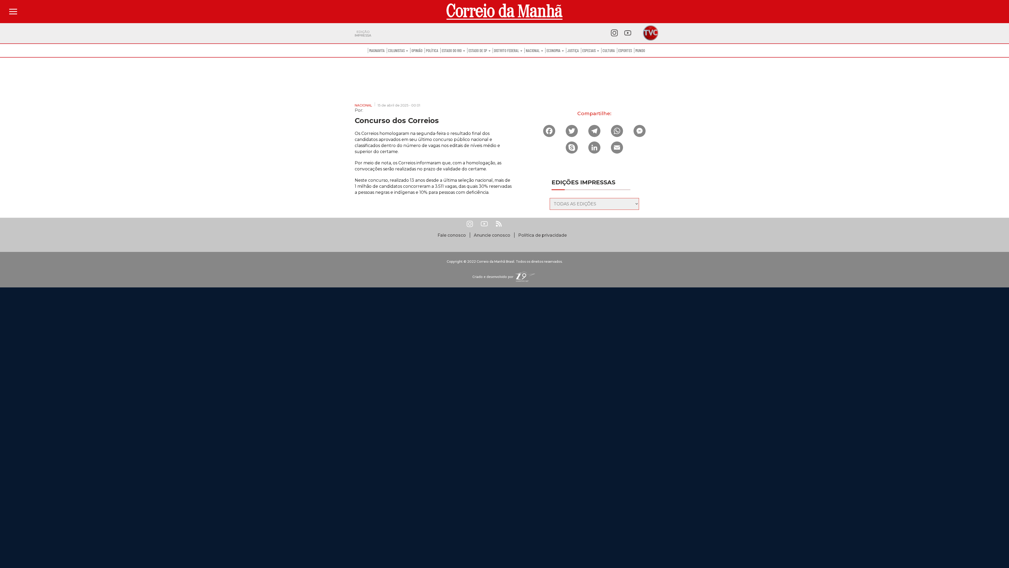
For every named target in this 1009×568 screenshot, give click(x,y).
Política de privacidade (542, 235)
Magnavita (377, 50)
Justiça (573, 50)
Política (432, 50)
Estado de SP (478, 50)
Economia (554, 50)
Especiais (589, 50)
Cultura (609, 50)
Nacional (533, 50)
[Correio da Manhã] (504, 11)
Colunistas (396, 50)
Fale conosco (451, 235)
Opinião (417, 50)
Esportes (625, 50)
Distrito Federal (507, 50)
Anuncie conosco (492, 235)
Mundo (640, 50)
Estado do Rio (452, 50)
